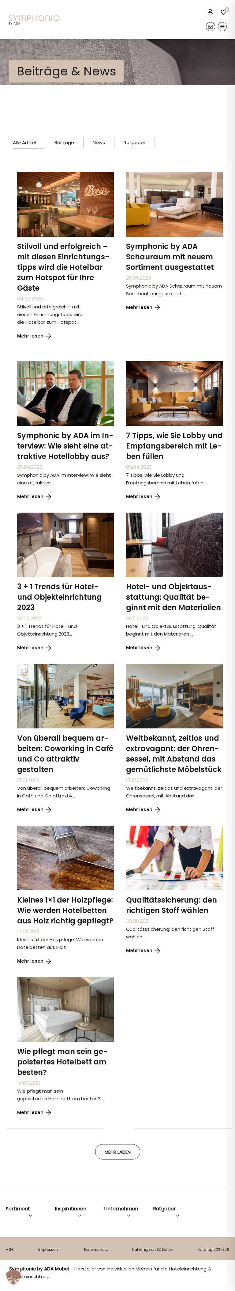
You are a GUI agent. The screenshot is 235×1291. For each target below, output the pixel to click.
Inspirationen (70, 1208)
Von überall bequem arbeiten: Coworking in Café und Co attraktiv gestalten (65, 753)
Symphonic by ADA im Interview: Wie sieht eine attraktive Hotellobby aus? (65, 445)
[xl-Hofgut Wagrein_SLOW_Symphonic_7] (174, 363)
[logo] (34, 17)
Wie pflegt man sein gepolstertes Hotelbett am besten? (62, 1061)
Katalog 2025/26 (213, 1249)
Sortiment (18, 1208)
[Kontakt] (210, 26)
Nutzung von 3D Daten (152, 1249)
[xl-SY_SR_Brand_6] (174, 174)
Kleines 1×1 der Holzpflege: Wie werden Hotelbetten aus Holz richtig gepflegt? (65, 910)
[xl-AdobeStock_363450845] (174, 828)
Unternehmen (121, 1208)
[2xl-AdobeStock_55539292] (65, 828)
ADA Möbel (56, 1269)
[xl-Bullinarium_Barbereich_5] (174, 515)
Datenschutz (96, 1249)
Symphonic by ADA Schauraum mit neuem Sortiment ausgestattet (170, 256)
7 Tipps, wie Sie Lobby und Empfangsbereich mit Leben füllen (174, 445)
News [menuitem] (99, 142)
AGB (10, 1249)
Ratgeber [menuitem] (134, 142)
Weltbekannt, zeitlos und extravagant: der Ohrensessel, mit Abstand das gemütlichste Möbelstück (174, 753)
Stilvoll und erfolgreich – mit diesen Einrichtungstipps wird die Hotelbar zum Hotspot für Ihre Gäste (63, 267)
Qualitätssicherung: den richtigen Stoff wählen (171, 905)
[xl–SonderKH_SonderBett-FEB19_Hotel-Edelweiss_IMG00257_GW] (65, 979)
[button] (13, 1277)
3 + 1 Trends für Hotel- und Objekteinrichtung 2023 (59, 597)
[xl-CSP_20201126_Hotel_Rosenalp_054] (174, 666)
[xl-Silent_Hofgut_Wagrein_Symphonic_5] (65, 515)
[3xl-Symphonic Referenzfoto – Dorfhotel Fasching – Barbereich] (65, 174)
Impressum (49, 1249)
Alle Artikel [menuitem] (24, 142)
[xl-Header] (65, 363)
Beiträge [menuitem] (64, 142)
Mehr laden (118, 1152)
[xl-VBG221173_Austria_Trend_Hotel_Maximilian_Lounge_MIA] (65, 666)
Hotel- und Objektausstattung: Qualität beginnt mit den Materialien (173, 597)
